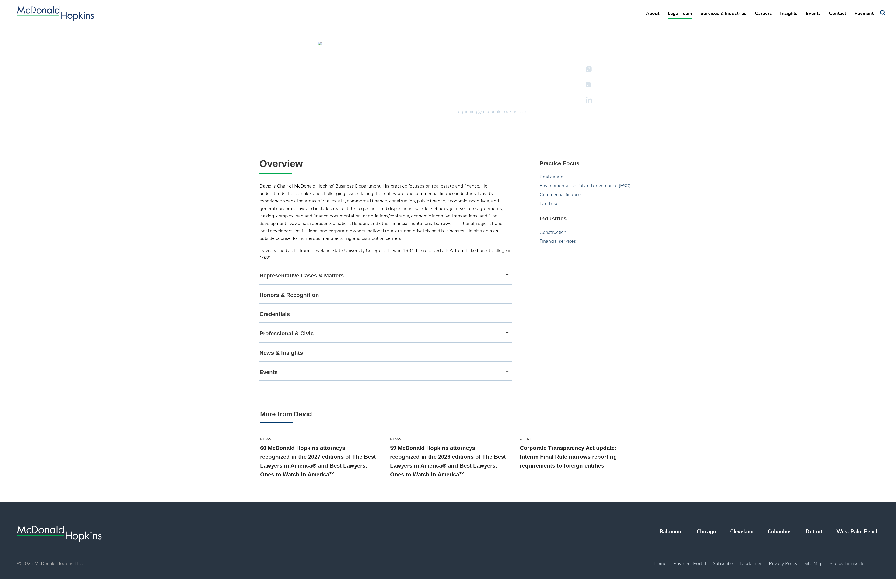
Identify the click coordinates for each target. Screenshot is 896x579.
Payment (864, 13)
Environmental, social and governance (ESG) (585, 186)
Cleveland (469, 96)
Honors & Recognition (289, 295)
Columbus (780, 531)
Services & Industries (723, 13)
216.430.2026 (473, 104)
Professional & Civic (286, 333)
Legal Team (680, 13)
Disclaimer (751, 563)
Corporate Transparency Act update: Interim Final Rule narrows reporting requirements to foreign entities (568, 457)
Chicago (706, 531)
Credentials (274, 314)
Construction (553, 232)
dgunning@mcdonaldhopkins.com (492, 111)
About (652, 13)
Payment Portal (689, 563)
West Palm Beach (857, 531)
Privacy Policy (783, 563)
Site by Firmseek (847, 563)
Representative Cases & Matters (301, 275)
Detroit (814, 531)
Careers (763, 13)
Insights (789, 13)
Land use (549, 203)
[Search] (883, 13)
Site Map (813, 563)
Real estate (552, 177)
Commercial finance (560, 194)
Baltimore (671, 531)
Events (813, 13)
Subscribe (723, 563)
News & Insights (281, 353)
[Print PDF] (589, 84)
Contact (837, 13)
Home (660, 563)
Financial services (558, 241)
